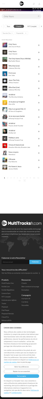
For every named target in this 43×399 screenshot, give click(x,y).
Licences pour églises (9, 300)
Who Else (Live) (14, 66)
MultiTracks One (8, 283)
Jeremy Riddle (13, 169)
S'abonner (35, 262)
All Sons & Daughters (15, 111)
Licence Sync (6, 293)
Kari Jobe (12, 75)
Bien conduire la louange (30, 286)
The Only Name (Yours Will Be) (20, 59)
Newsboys (12, 154)
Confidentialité (16, 393)
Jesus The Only (14, 80)
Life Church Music (14, 46)
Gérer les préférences (21, 367)
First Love (12, 73)
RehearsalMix (6, 320)
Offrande (12, 159)
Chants (24, 283)
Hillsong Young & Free (16, 118)
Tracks (4, 303)
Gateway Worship (14, 68)
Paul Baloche (13, 161)
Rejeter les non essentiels (21, 371)
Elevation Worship (15, 147)
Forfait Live (6, 286)
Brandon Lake (25, 147)
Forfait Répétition (8, 290)
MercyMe (12, 104)
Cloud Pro (5, 317)
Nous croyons (13, 152)
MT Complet (6, 297)
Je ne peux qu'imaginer (17, 102)
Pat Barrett (12, 133)
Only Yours (13, 44)
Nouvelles (25, 305)
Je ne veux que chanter (17, 116)
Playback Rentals (8, 314)
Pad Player (5, 310)
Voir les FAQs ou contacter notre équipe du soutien (20, 273)
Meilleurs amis (14, 138)
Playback (5, 307)
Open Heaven (13, 54)
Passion (11, 126)
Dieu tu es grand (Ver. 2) (17, 109)
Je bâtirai (12, 94)
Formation (25, 290)
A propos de (26, 298)
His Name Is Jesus (15, 166)
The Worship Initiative (16, 97)
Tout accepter (21, 376)
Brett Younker (18, 126)
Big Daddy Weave (14, 61)
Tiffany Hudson (14, 82)
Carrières (25, 302)
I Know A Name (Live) (16, 145)
